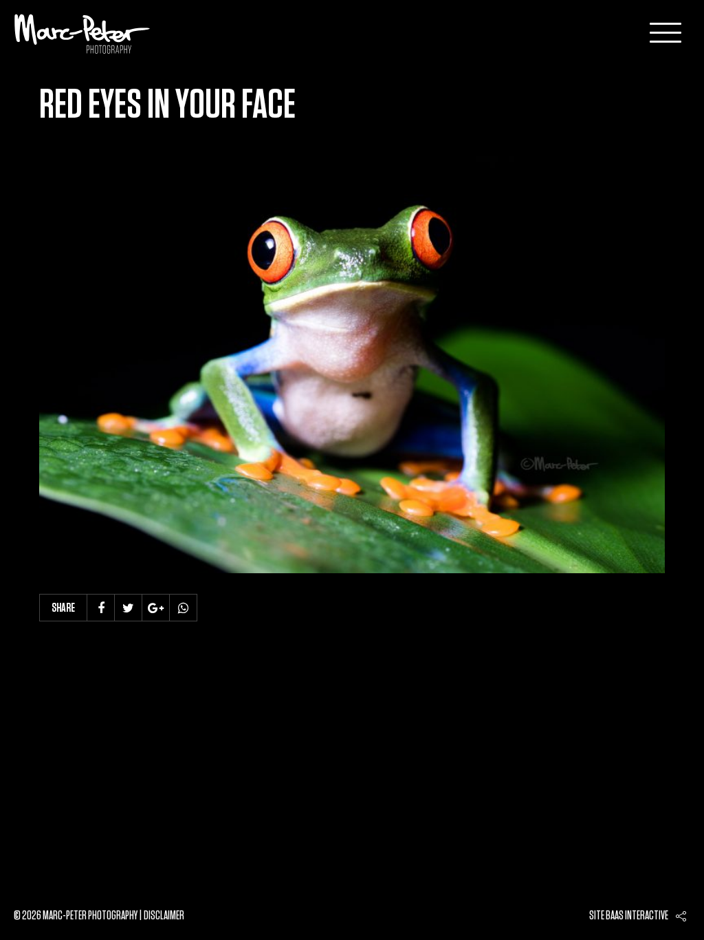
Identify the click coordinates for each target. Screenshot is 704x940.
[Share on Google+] (156, 607)
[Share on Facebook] (101, 607)
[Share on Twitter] (128, 607)
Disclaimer (164, 916)
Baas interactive (637, 916)
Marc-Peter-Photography (82, 34)
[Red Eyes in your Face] (352, 364)
